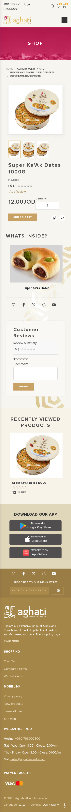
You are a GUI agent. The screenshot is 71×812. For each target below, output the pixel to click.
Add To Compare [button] (54, 218)
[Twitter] (33, 305)
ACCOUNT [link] (12, 9)
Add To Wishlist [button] (62, 218)
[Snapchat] (43, 305)
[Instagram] (13, 305)
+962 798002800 (27, 738)
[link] (9, 69)
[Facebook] (23, 305)
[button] (64, 20)
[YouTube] (53, 305)
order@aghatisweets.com (27, 759)
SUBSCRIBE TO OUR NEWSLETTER (35, 582)
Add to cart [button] (22, 217)
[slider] (25, 186)
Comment (21, 364)
